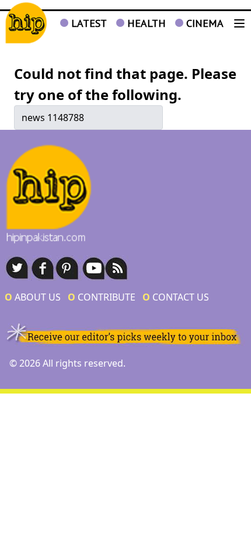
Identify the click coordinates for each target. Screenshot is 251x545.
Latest (87, 23)
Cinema (203, 23)
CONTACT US (175, 297)
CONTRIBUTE (101, 297)
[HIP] (26, 23)
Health (145, 23)
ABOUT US (33, 297)
